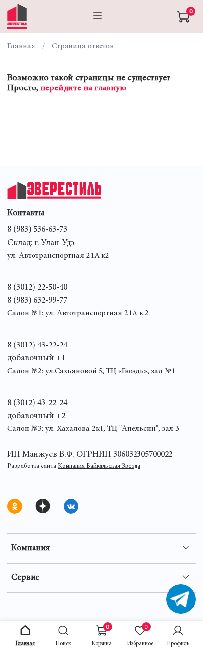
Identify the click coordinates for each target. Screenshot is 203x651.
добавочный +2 (36, 416)
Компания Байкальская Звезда (99, 466)
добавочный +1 (36, 358)
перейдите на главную (83, 88)
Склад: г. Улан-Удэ (40, 243)
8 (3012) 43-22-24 (37, 345)
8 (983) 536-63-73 (37, 229)
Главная (21, 46)
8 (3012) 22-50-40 (37, 287)
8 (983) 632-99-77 (37, 300)
